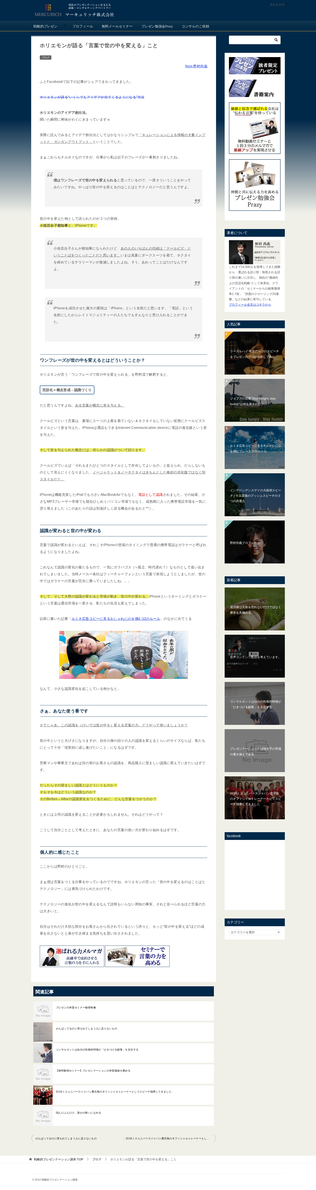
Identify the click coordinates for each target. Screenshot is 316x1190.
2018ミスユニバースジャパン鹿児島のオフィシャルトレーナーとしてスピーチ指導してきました (114, 1091)
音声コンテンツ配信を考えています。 (255, 657)
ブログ (45, 57)
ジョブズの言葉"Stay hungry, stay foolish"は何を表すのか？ (253, 401)
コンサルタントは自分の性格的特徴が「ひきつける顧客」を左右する (97, 1049)
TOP (58, 1159)
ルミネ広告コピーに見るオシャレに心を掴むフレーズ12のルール (255, 448)
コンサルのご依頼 (195, 26)
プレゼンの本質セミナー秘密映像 (76, 1007)
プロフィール (82, 26)
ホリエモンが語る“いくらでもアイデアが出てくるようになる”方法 (92, 97)
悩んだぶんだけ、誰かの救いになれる (78, 1112)
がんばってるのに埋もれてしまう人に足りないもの (86, 1028)
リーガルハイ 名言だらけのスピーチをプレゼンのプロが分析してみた (254, 353)
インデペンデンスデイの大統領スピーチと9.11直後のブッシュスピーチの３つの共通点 (255, 496)
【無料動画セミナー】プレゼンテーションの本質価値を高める (93, 1070)
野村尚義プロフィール (245, 543)
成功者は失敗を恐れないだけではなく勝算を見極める (255, 609)
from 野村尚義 (196, 66)
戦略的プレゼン (45, 26)
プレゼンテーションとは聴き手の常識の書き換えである (255, 751)
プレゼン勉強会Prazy (157, 26)
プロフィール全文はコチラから (250, 304)
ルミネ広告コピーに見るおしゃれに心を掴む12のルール (116, 619)
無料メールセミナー (117, 26)
